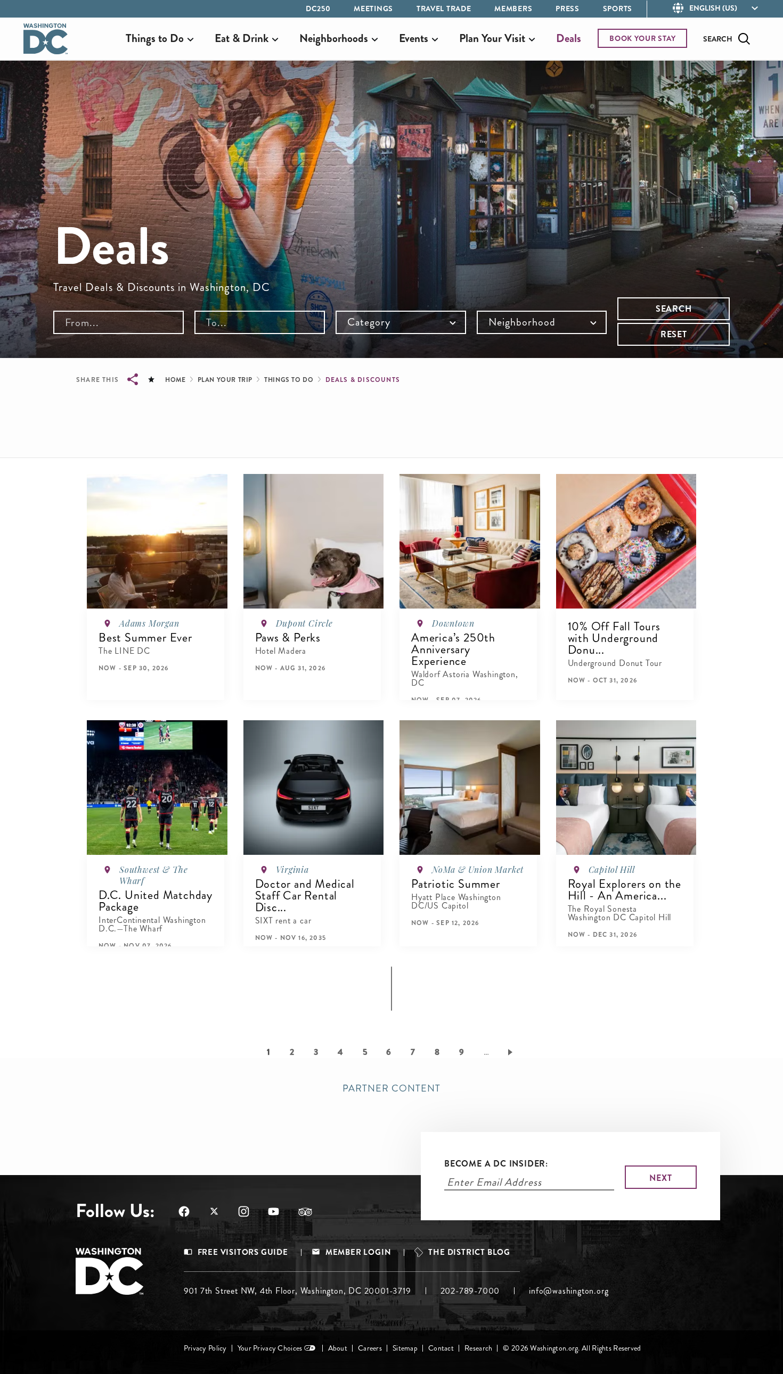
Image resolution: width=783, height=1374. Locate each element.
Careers (370, 1348)
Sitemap (405, 1348)
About (337, 1348)
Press (568, 8)
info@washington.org (568, 1291)
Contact (441, 1348)
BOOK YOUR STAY (642, 38)
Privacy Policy (205, 1348)
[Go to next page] (512, 1051)
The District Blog (469, 1252)
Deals (568, 38)
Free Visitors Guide (243, 1252)
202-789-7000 (470, 1291)
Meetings (373, 8)
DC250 (318, 8)
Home (175, 380)
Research (478, 1348)
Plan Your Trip (225, 380)
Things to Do (288, 380)
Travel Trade (444, 8)
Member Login (358, 1252)
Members (513, 8)
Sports (617, 8)
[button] (133, 686)
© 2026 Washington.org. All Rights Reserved (572, 1348)
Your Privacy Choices (270, 1348)
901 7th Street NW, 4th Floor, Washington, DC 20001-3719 (297, 1291)
